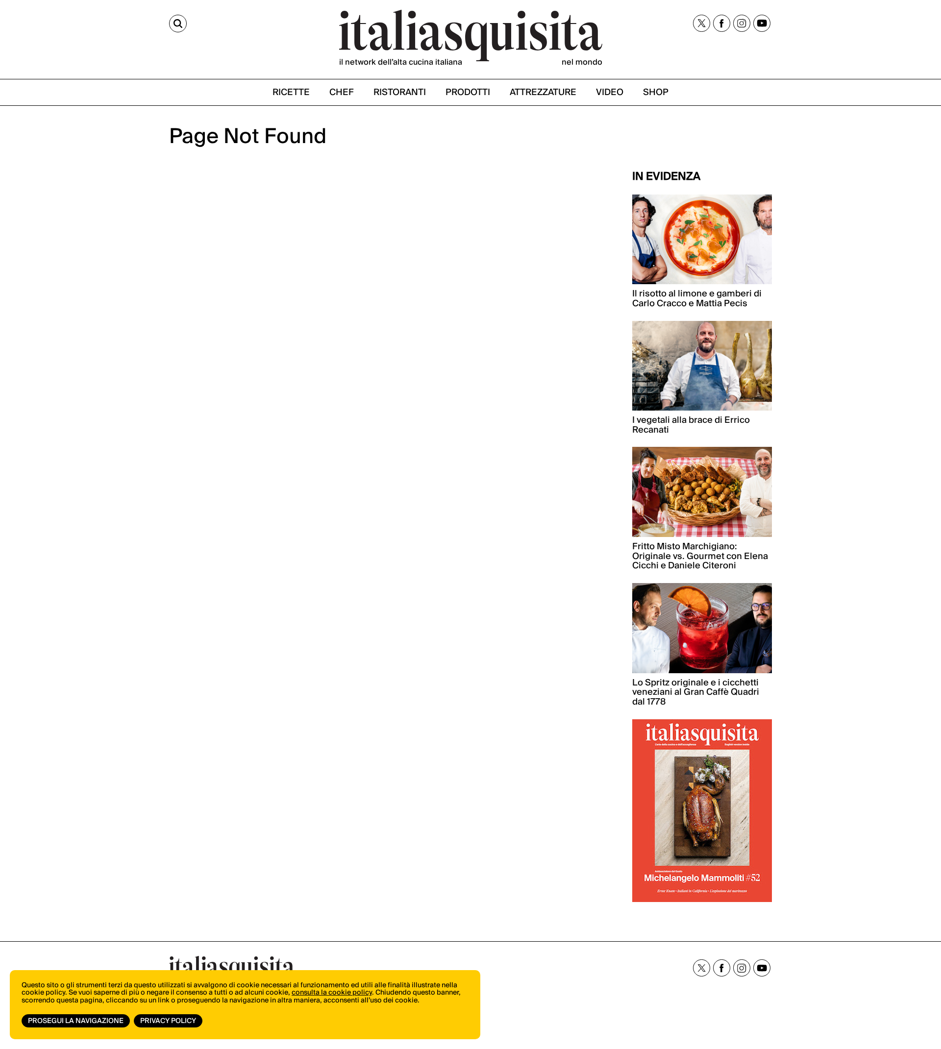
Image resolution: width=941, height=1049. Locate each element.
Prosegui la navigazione (76, 1021)
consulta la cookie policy (332, 993)
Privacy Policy (168, 1021)
